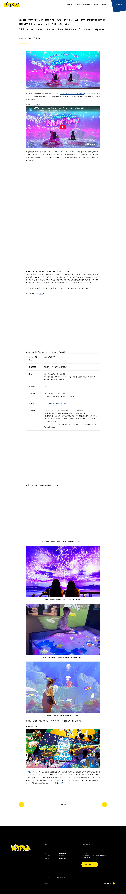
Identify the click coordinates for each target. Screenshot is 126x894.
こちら (36, 105)
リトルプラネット (33, 772)
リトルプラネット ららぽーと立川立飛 (72, 94)
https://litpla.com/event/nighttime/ (55, 403)
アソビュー (65, 377)
